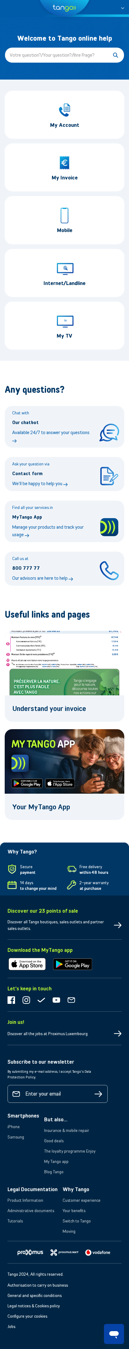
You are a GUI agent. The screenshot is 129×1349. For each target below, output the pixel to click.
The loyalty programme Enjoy (69, 1151)
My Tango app (56, 1161)
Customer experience (82, 1200)
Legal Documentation (33, 1189)
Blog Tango (54, 1172)
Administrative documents (31, 1210)
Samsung (16, 1137)
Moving (69, 1231)
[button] (122, 7)
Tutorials (15, 1221)
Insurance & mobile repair (66, 1130)
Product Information (25, 1200)
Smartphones (23, 1115)
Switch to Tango (77, 1221)
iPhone (14, 1126)
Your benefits (74, 1210)
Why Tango (76, 1189)
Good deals (54, 1141)
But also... (55, 1119)
